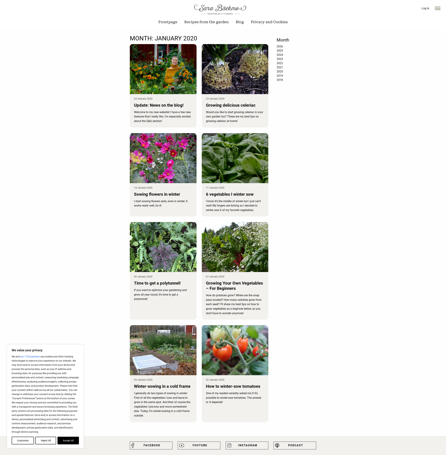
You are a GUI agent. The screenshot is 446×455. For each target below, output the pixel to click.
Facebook (152, 445)
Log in (425, 8)
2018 (280, 80)
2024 (280, 54)
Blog (240, 22)
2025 (280, 50)
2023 (280, 59)
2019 (280, 75)
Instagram (247, 445)
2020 (280, 71)
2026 (280, 46)
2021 (280, 67)
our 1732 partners (30, 356)
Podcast (295, 445)
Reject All (46, 440)
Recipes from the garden (206, 22)
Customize (23, 440)
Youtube (199, 445)
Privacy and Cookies (269, 22)
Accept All (68, 440)
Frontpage (167, 22)
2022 (280, 63)
